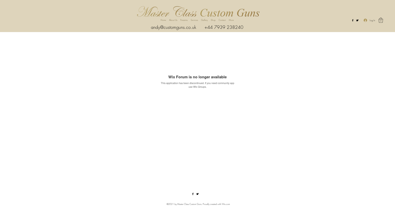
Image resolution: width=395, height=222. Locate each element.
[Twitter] (357, 20)
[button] (194, 20)
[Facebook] (352, 20)
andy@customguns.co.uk (173, 27)
